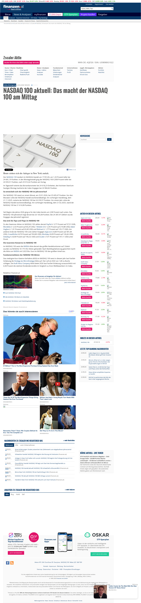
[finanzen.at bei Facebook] (7, 563)
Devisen (51, 600)
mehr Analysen (70, 489)
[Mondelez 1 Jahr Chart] (109, 272)
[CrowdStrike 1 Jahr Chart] (109, 235)
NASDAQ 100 (11, 177)
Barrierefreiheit (68, 566)
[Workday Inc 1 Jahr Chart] (109, 319)
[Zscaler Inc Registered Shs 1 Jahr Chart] (109, 328)
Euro (80, 1)
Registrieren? (99, 4)
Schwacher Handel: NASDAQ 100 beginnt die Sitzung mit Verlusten (36, 454)
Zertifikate (83, 70)
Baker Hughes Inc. (87, 225)
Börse (8, 14)
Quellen (20, 21)
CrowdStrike (12, 234)
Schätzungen (57, 72)
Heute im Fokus (30, 21)
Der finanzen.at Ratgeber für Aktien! (48, 276)
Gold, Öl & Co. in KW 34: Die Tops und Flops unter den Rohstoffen (99, 368)
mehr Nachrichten (70, 440)
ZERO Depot (56, 14)
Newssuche (85, 135)
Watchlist (101, 72)
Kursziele (40, 75)
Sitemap (39, 569)
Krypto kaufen (88, 14)
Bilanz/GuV (56, 70)
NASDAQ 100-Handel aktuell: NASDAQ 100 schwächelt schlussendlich (37, 468)
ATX (3, 1)
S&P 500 (79, 562)
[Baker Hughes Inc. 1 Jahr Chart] (109, 227)
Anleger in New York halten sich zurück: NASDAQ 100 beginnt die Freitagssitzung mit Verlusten (44, 459)
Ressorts (7, 21)
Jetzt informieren (16, 553)
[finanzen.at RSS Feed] (12, 563)
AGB (61, 569)
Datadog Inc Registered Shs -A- (87, 242)
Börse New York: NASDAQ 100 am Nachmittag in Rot (32, 472)
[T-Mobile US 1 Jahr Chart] (109, 304)
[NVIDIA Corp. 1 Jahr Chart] (109, 280)
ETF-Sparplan (71, 14)
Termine (69, 70)
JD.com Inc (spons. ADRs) (87, 253)
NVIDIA (26, 246)
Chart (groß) (24, 70)
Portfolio (101, 70)
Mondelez (7, 227)
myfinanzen (40, 14)
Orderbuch (8, 77)
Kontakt (45, 566)
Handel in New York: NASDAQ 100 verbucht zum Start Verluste (35, 480)
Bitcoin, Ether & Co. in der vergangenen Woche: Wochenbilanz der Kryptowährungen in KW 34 (99, 362)
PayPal (48, 224)
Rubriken (14, 21)
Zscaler (42, 237)
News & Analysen (22, 14)
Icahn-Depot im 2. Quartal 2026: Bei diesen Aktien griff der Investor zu (100, 355)
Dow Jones (57, 562)
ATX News (34, 18)
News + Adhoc (41, 70)
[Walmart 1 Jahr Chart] (109, 311)
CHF (93, 1)
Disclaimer (55, 569)
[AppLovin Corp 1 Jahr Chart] (109, 219)
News (6, 18)
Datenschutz (47, 569)
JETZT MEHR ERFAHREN (100, 554)
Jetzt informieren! (70, 282)
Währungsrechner (39, 600)
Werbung (60, 566)
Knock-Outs (84, 75)
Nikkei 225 (73, 562)
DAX (15, 1)
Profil (69, 72)
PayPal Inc (84, 286)
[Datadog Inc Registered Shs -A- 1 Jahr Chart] (109, 245)
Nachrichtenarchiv (42, 21)
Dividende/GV (57, 75)
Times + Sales (9, 72)
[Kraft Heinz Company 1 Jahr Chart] (109, 264)
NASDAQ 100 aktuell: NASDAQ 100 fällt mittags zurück (32, 476)
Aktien (58, 278)
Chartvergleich (25, 72)
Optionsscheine (85, 72)
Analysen (12, 18)
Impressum (52, 566)
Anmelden (89, 4)
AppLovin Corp (86, 218)
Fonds (80, 600)
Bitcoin (70, 600)
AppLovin (48, 232)
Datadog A (7, 237)
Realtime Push (24, 75)
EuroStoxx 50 (49, 562)
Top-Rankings (43, 18)
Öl (70, 1)
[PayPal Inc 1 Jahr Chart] (109, 287)
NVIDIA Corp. (85, 278)
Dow (27, 1)
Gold (105, 1)
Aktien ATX (38, 562)
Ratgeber (102, 14)
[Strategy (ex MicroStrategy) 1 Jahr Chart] (109, 296)
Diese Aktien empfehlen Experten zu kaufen (99, 373)
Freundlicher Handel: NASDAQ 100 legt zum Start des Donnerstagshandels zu (40, 463)
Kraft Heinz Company (22, 263)
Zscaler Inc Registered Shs (87, 325)
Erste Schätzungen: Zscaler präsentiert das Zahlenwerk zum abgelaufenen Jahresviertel (43, 449)
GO (109, 139)
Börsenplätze (9, 75)
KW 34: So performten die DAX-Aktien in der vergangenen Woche (100, 378)
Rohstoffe (75, 600)
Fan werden (110, 4)
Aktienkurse (63, 600)
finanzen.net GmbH (62, 578)
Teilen (70, 169)
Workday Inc (85, 317)
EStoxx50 (42, 1)
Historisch (8, 79)
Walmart (40, 229)
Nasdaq (56, 1)
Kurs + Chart (9, 70)
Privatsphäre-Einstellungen (71, 569)
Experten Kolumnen (22, 18)
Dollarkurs (57, 600)
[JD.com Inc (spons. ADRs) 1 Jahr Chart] (109, 255)
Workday (45, 234)
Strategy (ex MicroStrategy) (24, 261)
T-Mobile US (40, 227)
